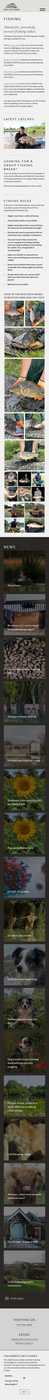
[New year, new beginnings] (24, 984)
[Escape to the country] (24, 941)
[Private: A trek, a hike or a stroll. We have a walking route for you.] (24, 1116)
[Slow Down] (24, 591)
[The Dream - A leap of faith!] (24, 1247)
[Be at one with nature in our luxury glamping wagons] (24, 634)
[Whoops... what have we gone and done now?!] (24, 1203)
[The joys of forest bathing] (24, 722)
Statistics (8, 1376)
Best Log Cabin (13, 45)
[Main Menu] (42, 9)
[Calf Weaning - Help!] (24, 1159)
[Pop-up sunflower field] (24, 853)
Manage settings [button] (11, 1381)
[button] (24, 1384)
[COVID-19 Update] (24, 897)
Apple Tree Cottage (12, 83)
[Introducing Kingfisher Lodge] (24, 766)
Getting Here (24, 1325)
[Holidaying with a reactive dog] (24, 1028)
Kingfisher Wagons (11, 60)
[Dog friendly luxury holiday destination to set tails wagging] (24, 1072)
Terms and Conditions (24, 1339)
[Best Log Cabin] (15, 7)
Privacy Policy (24, 1343)
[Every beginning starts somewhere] (24, 1291)
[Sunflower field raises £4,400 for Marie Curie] (24, 809)
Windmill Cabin (10, 71)
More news (16, 1298)
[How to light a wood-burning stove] (24, 678)
